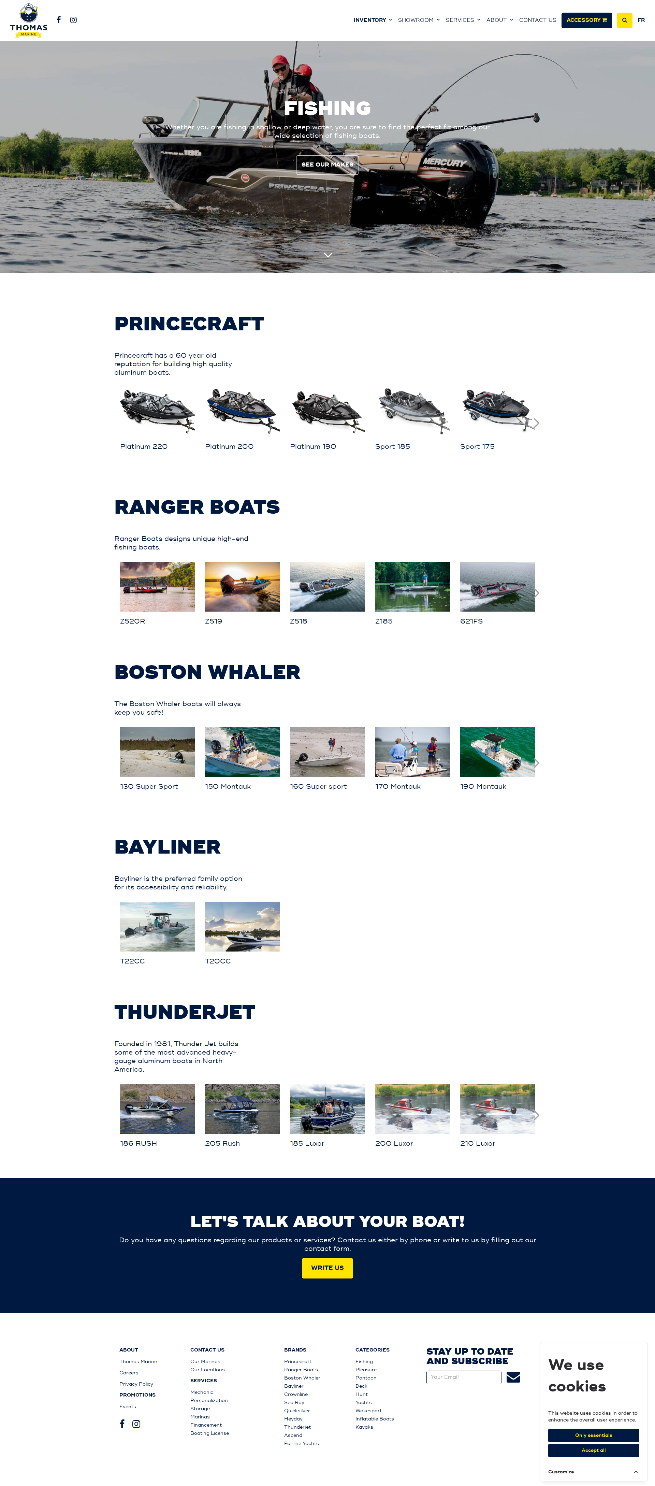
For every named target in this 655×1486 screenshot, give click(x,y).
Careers (129, 1373)
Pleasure (366, 1370)
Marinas (200, 1417)
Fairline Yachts (301, 1443)
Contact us (537, 20)
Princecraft (297, 1361)
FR (641, 20)
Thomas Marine (138, 1361)
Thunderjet (297, 1427)
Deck (361, 1386)
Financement (206, 1425)
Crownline (296, 1394)
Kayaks (364, 1427)
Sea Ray (294, 1402)
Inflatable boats (374, 1419)
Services (461, 20)
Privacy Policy (136, 1384)
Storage (200, 1409)
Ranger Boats (301, 1370)
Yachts (363, 1402)
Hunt (361, 1394)
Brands (295, 1350)
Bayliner (294, 1386)
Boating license (209, 1433)
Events (127, 1407)
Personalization (209, 1400)
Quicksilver (297, 1411)
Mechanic (201, 1392)
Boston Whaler (302, 1378)
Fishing (364, 1361)
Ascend (293, 1435)
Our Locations (207, 1370)
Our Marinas (205, 1361)
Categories (372, 1350)
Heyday (293, 1419)
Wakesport (368, 1411)
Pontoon (366, 1378)
